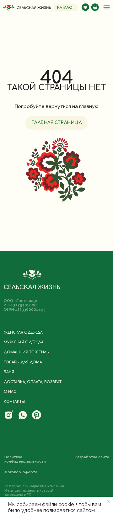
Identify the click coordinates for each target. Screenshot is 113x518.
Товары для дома (23, 362)
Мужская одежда (24, 342)
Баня (9, 372)
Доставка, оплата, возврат (33, 382)
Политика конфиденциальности (25, 459)
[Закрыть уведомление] (108, 501)
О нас (10, 392)
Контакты (14, 402)
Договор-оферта (20, 472)
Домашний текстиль (26, 352)
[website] (9, 418)
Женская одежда (23, 333)
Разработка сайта (92, 457)
